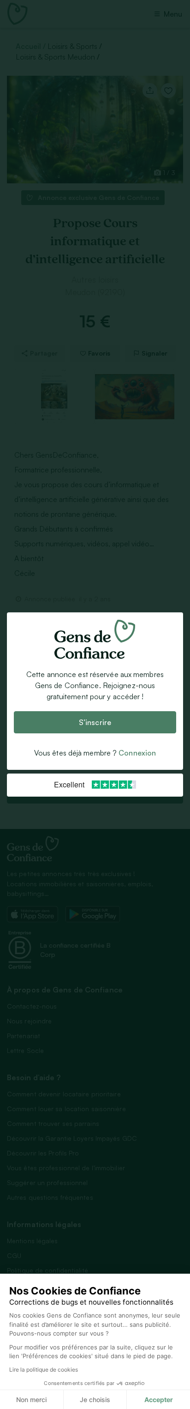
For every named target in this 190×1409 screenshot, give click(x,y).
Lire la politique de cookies (43, 1369)
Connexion (137, 752)
